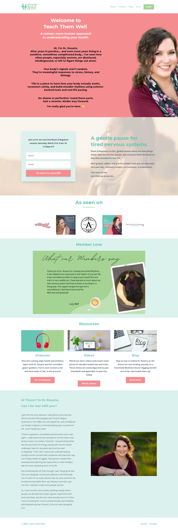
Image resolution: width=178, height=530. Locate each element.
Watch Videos (89, 383)
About (113, 6)
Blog (131, 6)
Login (149, 7)
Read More (135, 380)
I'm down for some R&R (48, 173)
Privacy (153, 523)
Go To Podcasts (42, 380)
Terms (144, 523)
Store (138, 6)
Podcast (122, 6)
